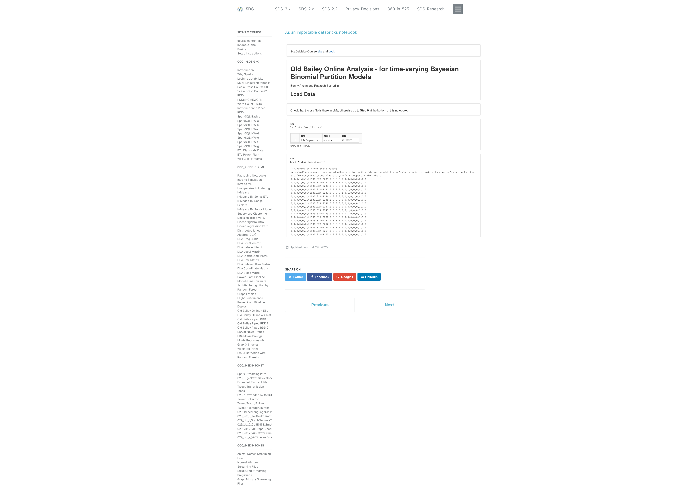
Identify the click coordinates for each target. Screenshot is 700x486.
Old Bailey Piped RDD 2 (252, 327)
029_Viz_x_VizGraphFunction (256, 429)
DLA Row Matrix (248, 260)
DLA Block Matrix (248, 273)
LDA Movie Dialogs (249, 336)
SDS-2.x (306, 9)
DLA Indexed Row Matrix (253, 264)
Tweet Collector (248, 399)
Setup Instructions (249, 53)
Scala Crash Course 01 (252, 91)
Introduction (245, 70)
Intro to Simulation (249, 179)
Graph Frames (246, 294)
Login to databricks (250, 78)
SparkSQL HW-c (248, 129)
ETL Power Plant (248, 154)
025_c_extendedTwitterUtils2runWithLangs (266, 395)
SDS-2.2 (329, 9)
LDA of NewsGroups (250, 332)
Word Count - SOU (249, 104)
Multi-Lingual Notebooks (253, 83)
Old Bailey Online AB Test (254, 315)
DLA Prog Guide (247, 239)
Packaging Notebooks (252, 175)
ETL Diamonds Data (250, 150)
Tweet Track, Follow (250, 403)
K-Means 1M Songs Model (254, 209)
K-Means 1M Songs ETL (252, 196)
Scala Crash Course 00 (252, 87)
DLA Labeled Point (249, 247)
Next (389, 304)
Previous (319, 304)
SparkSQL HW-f (247, 142)
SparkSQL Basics (248, 116)
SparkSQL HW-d (248, 133)
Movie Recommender (251, 340)
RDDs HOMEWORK (249, 99)
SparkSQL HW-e (248, 137)
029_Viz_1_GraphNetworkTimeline (259, 420)
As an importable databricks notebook (321, 32)
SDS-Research (431, 9)
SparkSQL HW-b (248, 125)
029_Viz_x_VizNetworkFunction (257, 433)
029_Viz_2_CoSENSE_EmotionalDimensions (265, 424)
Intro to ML (244, 184)
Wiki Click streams (249, 158)
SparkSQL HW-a (248, 121)
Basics (241, 49)
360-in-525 (398, 9)
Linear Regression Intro (252, 226)
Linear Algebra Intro (250, 222)
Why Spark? (245, 74)
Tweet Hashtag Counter (253, 407)
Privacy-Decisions (362, 9)
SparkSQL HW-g (248, 146)
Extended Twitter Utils (252, 382)
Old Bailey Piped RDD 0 (253, 319)
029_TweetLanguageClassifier (257, 412)
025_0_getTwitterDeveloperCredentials (263, 378)
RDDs (241, 95)
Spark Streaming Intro (251, 374)
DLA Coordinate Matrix (252, 268)
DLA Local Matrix (248, 251)
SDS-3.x (283, 9)
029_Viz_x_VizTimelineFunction (257, 437)
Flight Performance (250, 298)
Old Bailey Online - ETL (252, 310)
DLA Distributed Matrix (252, 256)
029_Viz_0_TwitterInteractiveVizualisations (265, 416)
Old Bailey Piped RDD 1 (252, 323)
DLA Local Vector (248, 243)
